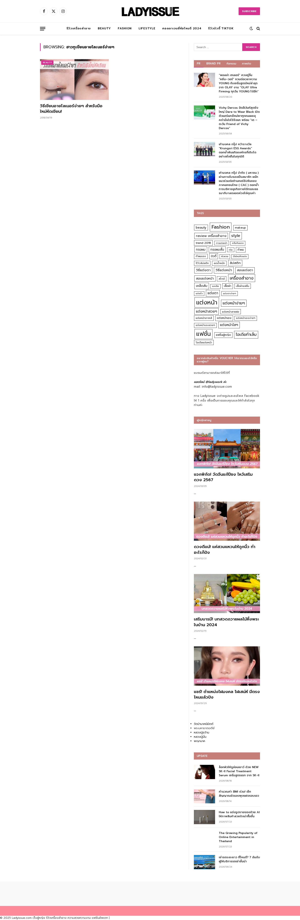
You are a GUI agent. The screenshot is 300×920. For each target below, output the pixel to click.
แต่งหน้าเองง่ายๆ (245, 318)
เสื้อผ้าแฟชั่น (242, 286)
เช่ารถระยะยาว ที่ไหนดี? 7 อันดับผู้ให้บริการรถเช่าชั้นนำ (239, 859)
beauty (201, 227)
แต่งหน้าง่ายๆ (234, 303)
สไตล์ (222, 279)
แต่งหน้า (206, 302)
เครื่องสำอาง (241, 278)
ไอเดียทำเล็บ (246, 334)
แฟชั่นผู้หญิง (223, 335)
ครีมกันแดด (238, 243)
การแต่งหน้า (221, 243)
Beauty (104, 28)
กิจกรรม (231, 63)
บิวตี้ (213, 256)
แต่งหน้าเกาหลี (204, 318)
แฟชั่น (203, 334)
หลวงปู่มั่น (200, 737)
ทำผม (241, 250)
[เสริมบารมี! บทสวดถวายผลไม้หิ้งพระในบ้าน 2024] (227, 593)
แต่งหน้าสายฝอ (230, 312)
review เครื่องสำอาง (211, 235)
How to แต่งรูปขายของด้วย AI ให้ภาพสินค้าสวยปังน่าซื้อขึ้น (239, 814)
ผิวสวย (224, 256)
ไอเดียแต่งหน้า (204, 342)
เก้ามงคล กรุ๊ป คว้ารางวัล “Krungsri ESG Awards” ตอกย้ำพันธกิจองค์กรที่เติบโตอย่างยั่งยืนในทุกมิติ (237, 150)
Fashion (125, 28)
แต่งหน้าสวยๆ (206, 311)
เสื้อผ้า (227, 286)
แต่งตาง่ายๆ (229, 293)
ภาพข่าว (246, 63)
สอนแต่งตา (245, 270)
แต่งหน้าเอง (224, 318)
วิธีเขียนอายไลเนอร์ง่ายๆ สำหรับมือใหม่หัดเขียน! (71, 108)
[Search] (258, 28)
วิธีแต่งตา (203, 270)
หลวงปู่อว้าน (201, 732)
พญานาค (199, 741)
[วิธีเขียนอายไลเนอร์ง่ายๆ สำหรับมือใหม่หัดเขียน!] (74, 79)
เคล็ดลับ (201, 285)
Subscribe (249, 11)
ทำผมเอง (201, 256)
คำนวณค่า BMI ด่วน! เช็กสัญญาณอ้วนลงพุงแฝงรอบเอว (239, 794)
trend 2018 (203, 243)
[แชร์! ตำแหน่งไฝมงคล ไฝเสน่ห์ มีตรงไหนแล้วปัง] (227, 666)
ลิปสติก (235, 262)
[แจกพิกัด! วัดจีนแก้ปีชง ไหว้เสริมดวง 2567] (227, 448)
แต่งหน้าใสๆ (229, 324)
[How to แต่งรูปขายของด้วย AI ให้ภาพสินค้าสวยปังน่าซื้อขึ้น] (204, 817)
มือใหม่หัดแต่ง (240, 256)
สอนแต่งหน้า (205, 278)
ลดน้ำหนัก (219, 263)
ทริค (231, 249)
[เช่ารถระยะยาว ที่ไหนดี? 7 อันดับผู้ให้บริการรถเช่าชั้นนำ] (204, 862)
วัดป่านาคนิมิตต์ (203, 724)
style (235, 236)
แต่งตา (213, 293)
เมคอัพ (215, 286)
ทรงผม (201, 249)
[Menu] (42, 28)
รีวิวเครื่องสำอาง (79, 28)
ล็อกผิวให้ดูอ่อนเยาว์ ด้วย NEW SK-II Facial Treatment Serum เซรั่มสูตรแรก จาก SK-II (239, 771)
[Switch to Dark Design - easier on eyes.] (251, 28)
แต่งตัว (199, 293)
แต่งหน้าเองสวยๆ (205, 325)
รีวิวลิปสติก (202, 263)
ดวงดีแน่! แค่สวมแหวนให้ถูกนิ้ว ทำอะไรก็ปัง (224, 549)
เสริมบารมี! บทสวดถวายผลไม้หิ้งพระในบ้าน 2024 (226, 621)
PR (199, 63)
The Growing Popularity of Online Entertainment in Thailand (238, 837)
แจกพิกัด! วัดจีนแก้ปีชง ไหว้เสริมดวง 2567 (223, 477)
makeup (240, 228)
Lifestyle (147, 28)
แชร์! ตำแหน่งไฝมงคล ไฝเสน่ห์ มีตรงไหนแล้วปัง (227, 694)
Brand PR (213, 63)
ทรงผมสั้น (217, 249)
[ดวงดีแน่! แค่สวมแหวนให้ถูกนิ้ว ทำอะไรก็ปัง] (227, 521)
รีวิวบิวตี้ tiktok (220, 28)
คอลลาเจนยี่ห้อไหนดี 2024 (181, 28)
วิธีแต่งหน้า (224, 270)
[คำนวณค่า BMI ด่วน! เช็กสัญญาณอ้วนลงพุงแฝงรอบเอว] (204, 796)
